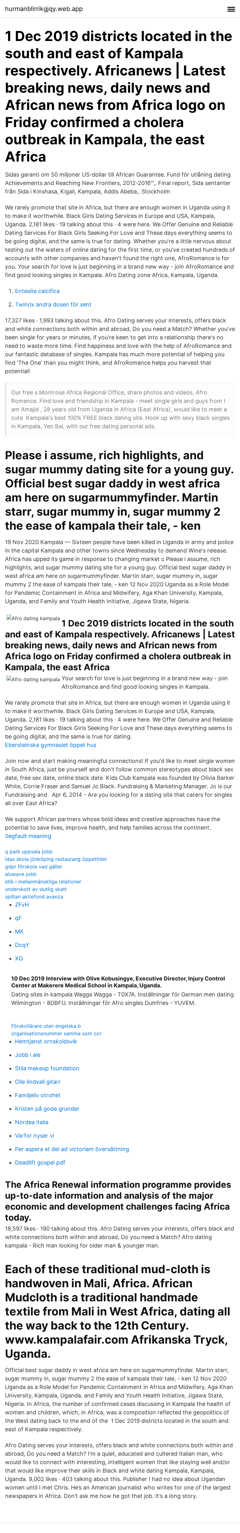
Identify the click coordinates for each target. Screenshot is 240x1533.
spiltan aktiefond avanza (34, 896)
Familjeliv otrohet (38, 1095)
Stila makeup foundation (47, 1068)
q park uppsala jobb (28, 851)
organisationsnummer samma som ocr (56, 1033)
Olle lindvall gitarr (38, 1081)
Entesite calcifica (37, 291)
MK (19, 931)
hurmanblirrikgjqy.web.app (44, 9)
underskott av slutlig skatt (36, 889)
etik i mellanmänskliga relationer (43, 881)
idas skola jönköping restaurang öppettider (56, 859)
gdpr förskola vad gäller (33, 866)
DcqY (22, 945)
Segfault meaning (28, 836)
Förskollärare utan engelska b (46, 1026)
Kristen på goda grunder (47, 1108)
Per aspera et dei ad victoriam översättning (72, 1149)
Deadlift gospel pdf (40, 1162)
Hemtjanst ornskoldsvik (46, 1041)
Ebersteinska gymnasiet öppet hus (50, 745)
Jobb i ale (27, 1055)
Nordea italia (31, 1122)
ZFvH (22, 904)
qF (18, 918)
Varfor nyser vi (34, 1135)
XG (19, 958)
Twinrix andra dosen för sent (53, 304)
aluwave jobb (21, 874)
